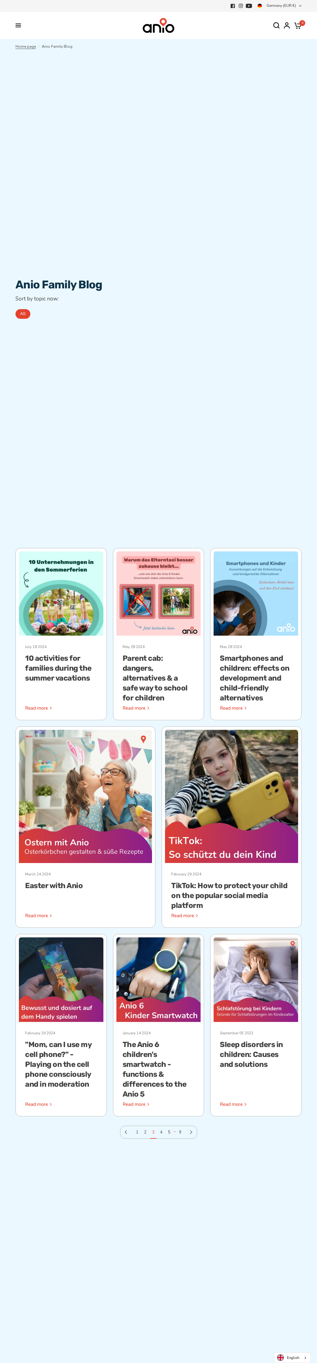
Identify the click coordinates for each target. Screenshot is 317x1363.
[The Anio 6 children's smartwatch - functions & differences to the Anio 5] (158, 979)
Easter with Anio (54, 885)
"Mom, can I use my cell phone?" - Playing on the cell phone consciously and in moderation (58, 1064)
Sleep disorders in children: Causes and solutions (251, 1054)
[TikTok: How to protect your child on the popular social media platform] (231, 796)
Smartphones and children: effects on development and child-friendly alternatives (254, 678)
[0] (297, 25)
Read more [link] (36, 708)
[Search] (276, 25)
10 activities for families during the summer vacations (58, 668)
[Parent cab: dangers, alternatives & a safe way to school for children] (158, 593)
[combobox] (292, 1357)
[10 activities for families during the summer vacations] (61, 593)
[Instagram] (241, 6)
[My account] (287, 25)
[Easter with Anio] (85, 796)
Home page (25, 46)
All (23, 314)
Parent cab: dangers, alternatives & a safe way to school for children (155, 678)
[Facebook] (233, 6)
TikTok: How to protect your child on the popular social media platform (229, 895)
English (293, 1357)
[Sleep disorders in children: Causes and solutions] (256, 979)
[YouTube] (249, 6)
